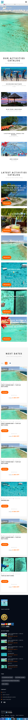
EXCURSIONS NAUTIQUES (7, 677)
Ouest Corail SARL (7, 699)
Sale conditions (20, 715)
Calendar (12, 715)
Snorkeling (11, 653)
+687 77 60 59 (6, 694)
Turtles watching (13, 665)
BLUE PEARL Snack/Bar (20, 677)
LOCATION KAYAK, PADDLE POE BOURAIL (10, 680)
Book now (5, 392)
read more (10, 638)
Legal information (5, 717)
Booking (7, 715)
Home (2, 715)
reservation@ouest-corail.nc (9, 697)
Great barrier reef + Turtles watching (15, 634)
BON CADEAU (5, 684)
